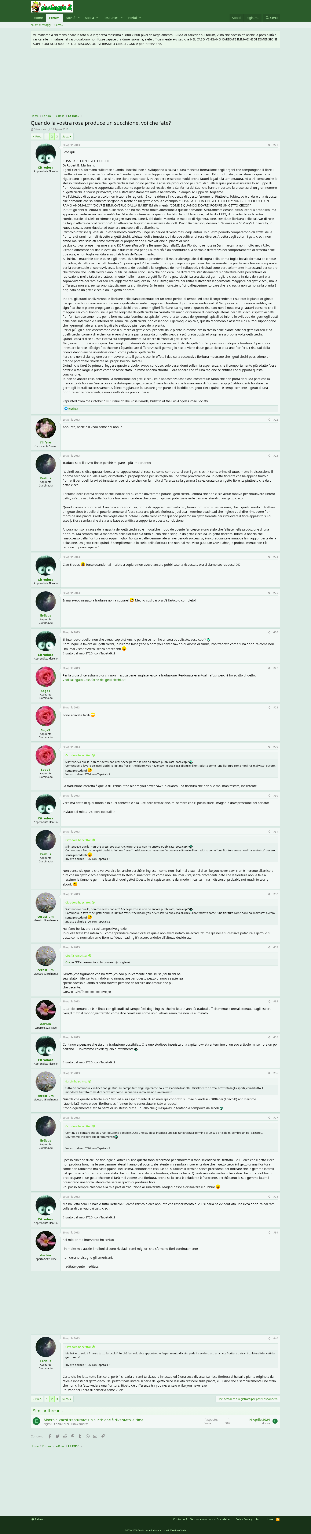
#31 (275, 831)
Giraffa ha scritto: (76, 956)
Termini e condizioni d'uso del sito (211, 1519)
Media (89, 17)
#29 (275, 747)
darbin (45, 1024)
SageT (45, 691)
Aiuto (259, 1519)
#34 (275, 1001)
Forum (54, 17)
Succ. (65, 136)
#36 (275, 1073)
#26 (275, 632)
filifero (45, 442)
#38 (275, 1197)
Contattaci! (180, 1519)
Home (38, 17)
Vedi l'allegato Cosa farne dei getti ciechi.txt (94, 680)
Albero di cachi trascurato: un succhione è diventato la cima (93, 1419)
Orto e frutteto (79, 1424)
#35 (275, 1037)
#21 (275, 145)
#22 (275, 419)
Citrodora (40, 129)
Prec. (38, 136)
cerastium (45, 916)
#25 (275, 593)
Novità (70, 17)
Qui (67, 962)
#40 (275, 1338)
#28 (275, 707)
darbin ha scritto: (76, 1081)
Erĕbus (45, 478)
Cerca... (58, 25)
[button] (79, 18)
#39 (275, 1232)
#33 (275, 947)
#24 (275, 557)
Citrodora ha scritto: (78, 755)
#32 (275, 894)
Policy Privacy (244, 1519)
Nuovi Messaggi (41, 25)
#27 (275, 668)
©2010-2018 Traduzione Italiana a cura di (156, 1530)
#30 (275, 795)
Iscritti (132, 17)
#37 (275, 1118)
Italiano (39, 1519)
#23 (275, 455)
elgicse (48, 1424)
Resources (110, 17)
